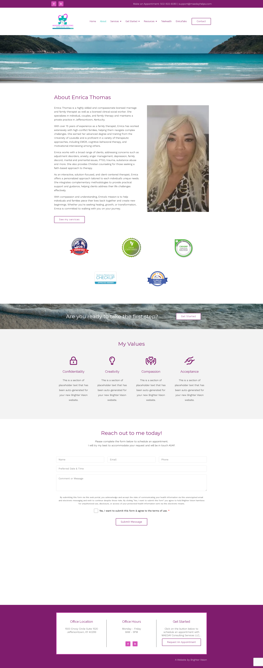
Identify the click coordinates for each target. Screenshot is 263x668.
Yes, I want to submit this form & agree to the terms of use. (134, 510)
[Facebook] (53, 3)
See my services (69, 219)
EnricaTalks (181, 21)
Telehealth (166, 21)
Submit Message (131, 521)
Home (93, 21)
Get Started (131, 21)
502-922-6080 (168, 3)
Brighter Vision (199, 659)
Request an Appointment (181, 642)
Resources (149, 21)
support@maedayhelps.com (195, 3)
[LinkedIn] (60, 3)
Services (114, 21)
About (103, 21)
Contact (201, 21)
